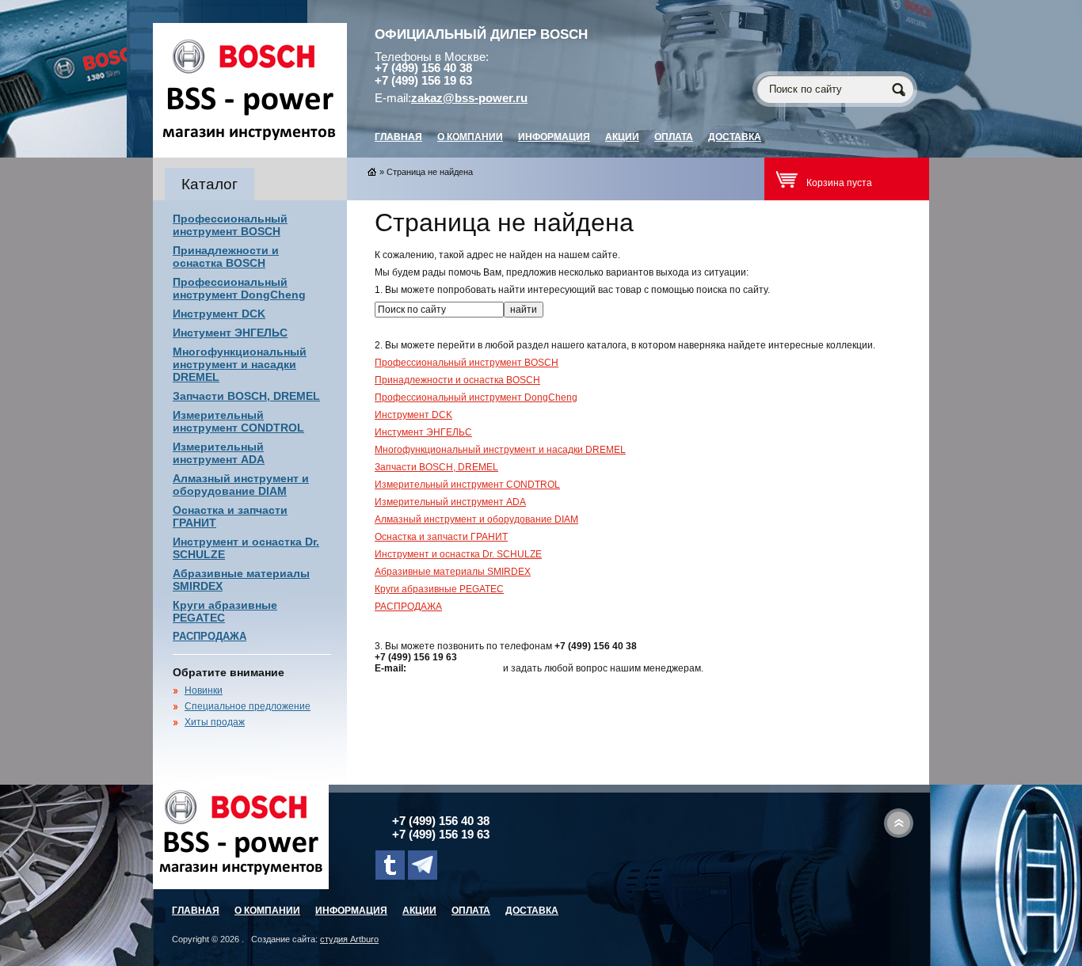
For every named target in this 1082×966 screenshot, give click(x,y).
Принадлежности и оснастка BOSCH (226, 256)
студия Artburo (349, 939)
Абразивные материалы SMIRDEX (453, 571)
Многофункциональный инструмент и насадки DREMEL (240, 364)
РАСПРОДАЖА (209, 636)
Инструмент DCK (219, 313)
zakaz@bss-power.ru (469, 98)
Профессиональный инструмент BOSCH (230, 225)
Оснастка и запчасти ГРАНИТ (441, 536)
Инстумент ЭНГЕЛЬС (230, 332)
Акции (622, 137)
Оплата (673, 137)
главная (398, 137)
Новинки (204, 690)
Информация (554, 137)
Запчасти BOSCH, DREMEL (246, 396)
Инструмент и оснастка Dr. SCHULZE (458, 554)
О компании (470, 137)
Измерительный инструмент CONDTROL (238, 421)
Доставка (734, 137)
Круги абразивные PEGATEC (439, 589)
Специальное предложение (248, 706)
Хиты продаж (215, 722)
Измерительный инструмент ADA (219, 453)
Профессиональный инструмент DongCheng (239, 288)
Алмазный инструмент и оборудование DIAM (241, 484)
